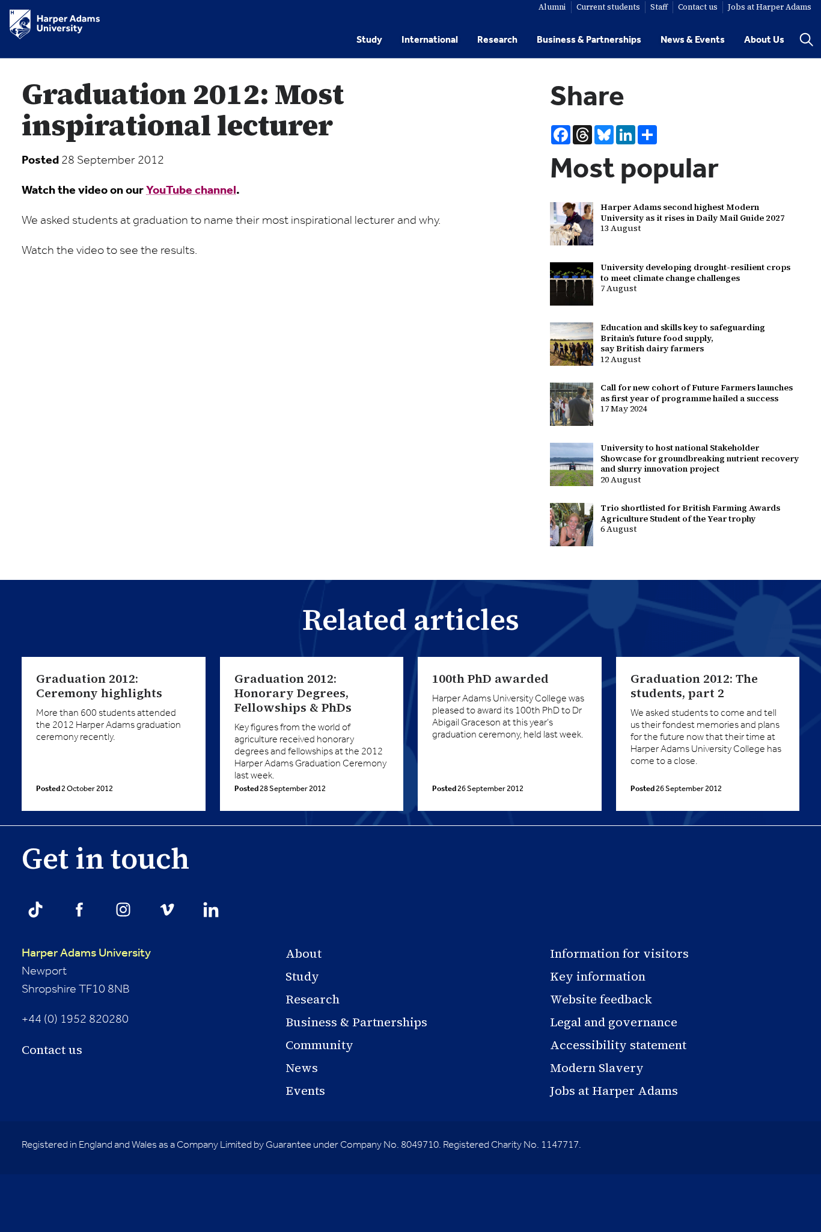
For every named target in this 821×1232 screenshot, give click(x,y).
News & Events (693, 40)
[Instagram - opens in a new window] (123, 909)
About (303, 953)
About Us (764, 40)
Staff (659, 7)
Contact (698, 7)
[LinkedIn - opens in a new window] (211, 909)
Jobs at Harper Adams (614, 1090)
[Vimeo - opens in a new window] (167, 909)
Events (305, 1090)
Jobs (769, 7)
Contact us (52, 1049)
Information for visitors (619, 953)
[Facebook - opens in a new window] (79, 909)
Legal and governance (613, 1022)
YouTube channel (191, 190)
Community (319, 1044)
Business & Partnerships (589, 40)
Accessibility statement (618, 1044)
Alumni (552, 7)
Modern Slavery (597, 1067)
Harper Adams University (86, 953)
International (429, 40)
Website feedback (601, 999)
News (301, 1067)
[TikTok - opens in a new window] (35, 909)
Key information (598, 976)
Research (497, 40)
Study (369, 40)
